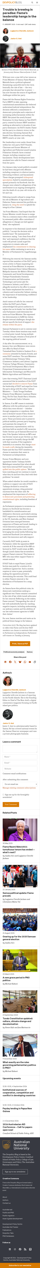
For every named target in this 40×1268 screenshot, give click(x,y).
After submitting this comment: (15, 780)
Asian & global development (13, 1219)
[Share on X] (15, 662)
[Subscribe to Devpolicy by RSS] (25, 1249)
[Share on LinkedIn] (5, 662)
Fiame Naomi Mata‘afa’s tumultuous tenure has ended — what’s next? (19, 849)
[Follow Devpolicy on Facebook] (20, 1249)
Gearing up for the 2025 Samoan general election (19, 938)
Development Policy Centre (12, 1224)
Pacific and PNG (8, 1213)
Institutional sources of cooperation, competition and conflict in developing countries (19, 1092)
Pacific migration (8, 1216)
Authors (5, 1200)
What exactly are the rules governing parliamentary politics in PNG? (19, 1065)
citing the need (18, 205)
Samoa (29, 652)
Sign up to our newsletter (15, 1172)
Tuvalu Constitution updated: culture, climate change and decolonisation (18, 1021)
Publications (7, 1230)
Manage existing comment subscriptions (19, 788)
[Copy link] (34, 662)
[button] (31, 2)
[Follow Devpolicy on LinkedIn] (9, 1249)
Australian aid (7, 1210)
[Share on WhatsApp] (25, 662)
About (5, 1197)
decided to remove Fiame (22, 384)
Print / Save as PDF (20, 644)
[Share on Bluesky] (20, 662)
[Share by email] (30, 662)
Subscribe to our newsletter (20, 1265)
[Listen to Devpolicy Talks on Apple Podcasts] (30, 1249)
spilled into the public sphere (14, 469)
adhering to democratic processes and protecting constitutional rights (19, 497)
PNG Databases (8, 1236)
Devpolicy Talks (8, 1233)
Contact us (7, 1203)
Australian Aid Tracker (10, 1227)
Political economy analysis (14, 652)
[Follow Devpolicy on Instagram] (15, 1249)
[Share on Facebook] (10, 662)
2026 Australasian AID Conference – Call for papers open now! (17, 1127)
